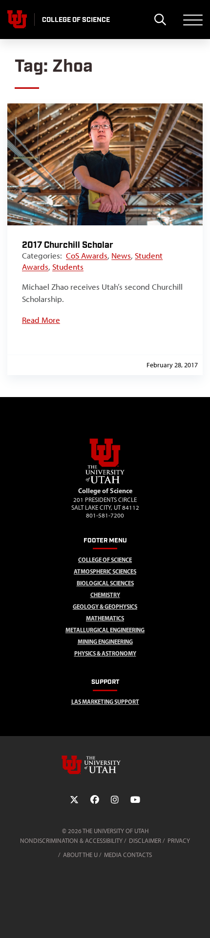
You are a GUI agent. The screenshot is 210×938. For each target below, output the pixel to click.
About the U (80, 854)
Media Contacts (128, 854)
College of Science (105, 559)
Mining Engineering (105, 641)
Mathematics (105, 618)
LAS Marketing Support (105, 701)
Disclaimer (145, 840)
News (121, 255)
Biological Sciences (105, 583)
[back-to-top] (198, 918)
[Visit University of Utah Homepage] (17, 19)
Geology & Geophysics (105, 606)
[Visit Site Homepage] (105, 481)
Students (68, 267)
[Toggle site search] (160, 19)
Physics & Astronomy (105, 653)
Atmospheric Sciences (105, 571)
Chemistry (105, 595)
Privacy (179, 840)
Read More (41, 320)
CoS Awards (86, 255)
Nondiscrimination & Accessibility (71, 840)
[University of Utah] (105, 765)
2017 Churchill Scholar (67, 245)
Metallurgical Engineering (105, 630)
